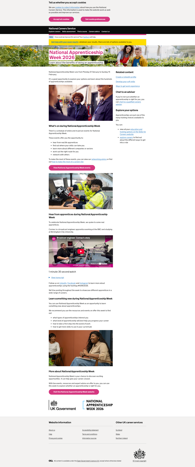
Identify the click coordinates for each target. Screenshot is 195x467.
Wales (118, 434)
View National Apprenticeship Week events (71, 168)
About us (52, 430)
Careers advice (94, 31)
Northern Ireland (122, 438)
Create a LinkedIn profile (126, 77)
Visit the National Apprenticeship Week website (73, 392)
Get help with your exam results (64, 42)
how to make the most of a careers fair (67, 162)
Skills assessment (69, 31)
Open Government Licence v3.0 (88, 461)
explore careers (126, 137)
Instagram (84, 283)
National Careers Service (62, 28)
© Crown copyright (139, 461)
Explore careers (54, 31)
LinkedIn (63, 283)
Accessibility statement (90, 430)
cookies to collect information (67, 7)
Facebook (71, 283)
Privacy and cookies (55, 438)
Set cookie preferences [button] (95, 19)
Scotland (119, 430)
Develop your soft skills (125, 81)
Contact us (106, 31)
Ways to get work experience (128, 86)
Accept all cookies (61, 19)
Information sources (89, 438)
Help (50, 434)
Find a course (82, 31)
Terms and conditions (89, 434)
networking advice (99, 159)
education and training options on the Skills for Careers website (133, 132)
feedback (86, 37)
